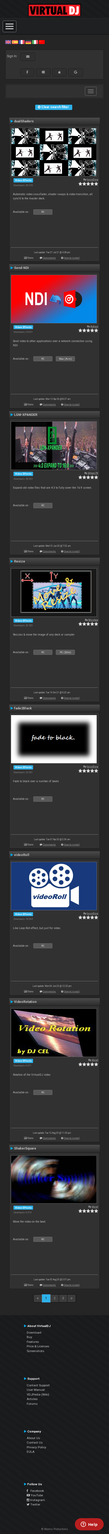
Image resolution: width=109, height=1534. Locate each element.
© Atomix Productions (54, 1529)
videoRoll (21, 855)
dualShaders (24, 121)
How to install (72, 257)
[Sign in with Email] (27, 57)
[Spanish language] (15, 42)
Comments (49, 257)
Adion (94, 326)
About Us (33, 1438)
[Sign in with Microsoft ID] (43, 72)
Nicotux (93, 619)
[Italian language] (35, 42)
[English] (8, 42)
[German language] (28, 42)
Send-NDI (21, 268)
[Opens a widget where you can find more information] (89, 1524)
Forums (32, 1404)
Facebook (36, 1491)
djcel (95, 1060)
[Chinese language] (42, 42)
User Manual (36, 1390)
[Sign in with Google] (75, 72)
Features (33, 1342)
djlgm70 (93, 473)
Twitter (35, 1504)
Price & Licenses (38, 1346)
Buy (29, 1337)
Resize (19, 561)
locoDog (92, 179)
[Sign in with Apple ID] (59, 72)
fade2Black (23, 708)
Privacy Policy (36, 1447)
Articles (32, 1399)
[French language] (22, 42)
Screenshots (35, 1351)
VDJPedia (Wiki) (38, 1394)
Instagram (37, 1500)
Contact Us (35, 1442)
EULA (31, 1452)
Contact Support (38, 1385)
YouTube (36, 1495)
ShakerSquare (25, 1148)
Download (34, 1332)
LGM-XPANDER (25, 415)
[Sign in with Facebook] (27, 72)
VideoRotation (25, 1002)
